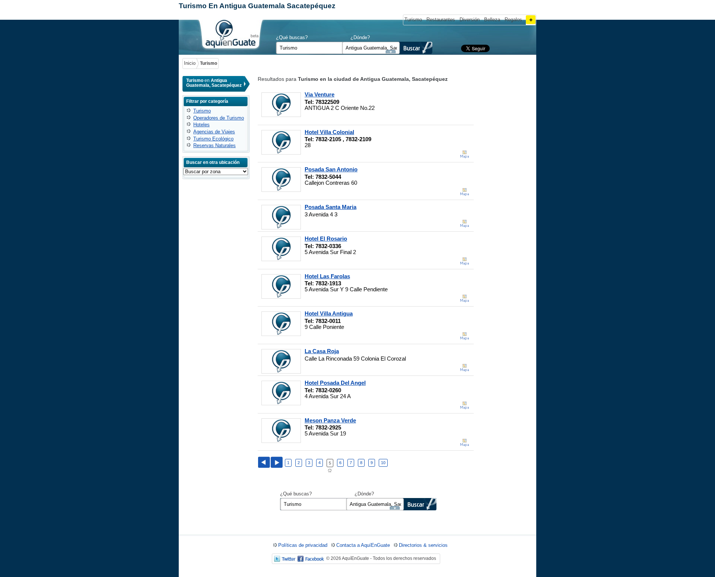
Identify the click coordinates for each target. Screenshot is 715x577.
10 (383, 462)
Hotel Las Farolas (327, 276)
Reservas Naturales (214, 145)
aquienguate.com (230, 35)
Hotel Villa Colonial (329, 132)
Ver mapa (464, 154)
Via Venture (319, 95)
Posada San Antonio (331, 169)
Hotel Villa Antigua (329, 314)
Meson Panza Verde (330, 421)
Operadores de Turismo (218, 118)
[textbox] (371, 48)
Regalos (513, 19)
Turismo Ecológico (213, 139)
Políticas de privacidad (302, 545)
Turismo (413, 19)
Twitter (285, 559)
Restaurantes (440, 19)
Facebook (311, 559)
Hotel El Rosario (326, 239)
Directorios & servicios (423, 545)
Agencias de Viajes (214, 131)
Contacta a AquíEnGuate (363, 545)
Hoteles (201, 124)
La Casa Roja (322, 351)
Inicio (190, 63)
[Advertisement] (504, 187)
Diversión (470, 19)
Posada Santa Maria (330, 207)
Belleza (492, 19)
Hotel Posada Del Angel (335, 383)
